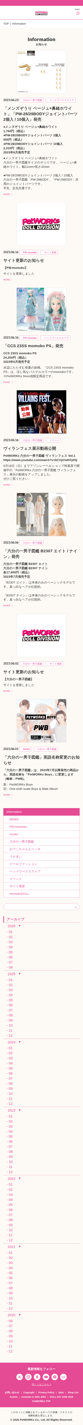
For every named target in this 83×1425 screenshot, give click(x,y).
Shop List (73, 1392)
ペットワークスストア (23, 871)
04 (11, 947)
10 (11, 1025)
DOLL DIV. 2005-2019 (61, 1397)
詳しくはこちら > (41, 1384)
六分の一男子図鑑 (20, 841)
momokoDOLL (17, 893)
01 (11, 932)
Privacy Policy (46, 1392)
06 (11, 957)
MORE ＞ (8, 194)
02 (11, 937)
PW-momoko (16, 826)
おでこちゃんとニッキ (23, 849)
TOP (6, 23)
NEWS (12, 819)
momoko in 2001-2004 (34, 1397)
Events (14, 1397)
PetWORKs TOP (41, 1401)
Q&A (61, 1392)
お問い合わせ (12, 1392)
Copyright (28, 1392)
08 (11, 967)
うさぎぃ (14, 856)
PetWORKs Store (18, 376)
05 (11, 952)
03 (11, 942)
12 (11, 1035)
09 (11, 1020)
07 (11, 962)
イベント (14, 878)
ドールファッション (22, 864)
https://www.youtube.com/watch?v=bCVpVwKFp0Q (40, 460)
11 (10, 1030)
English (77, 9)
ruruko (12, 834)
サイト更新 (15, 886)
